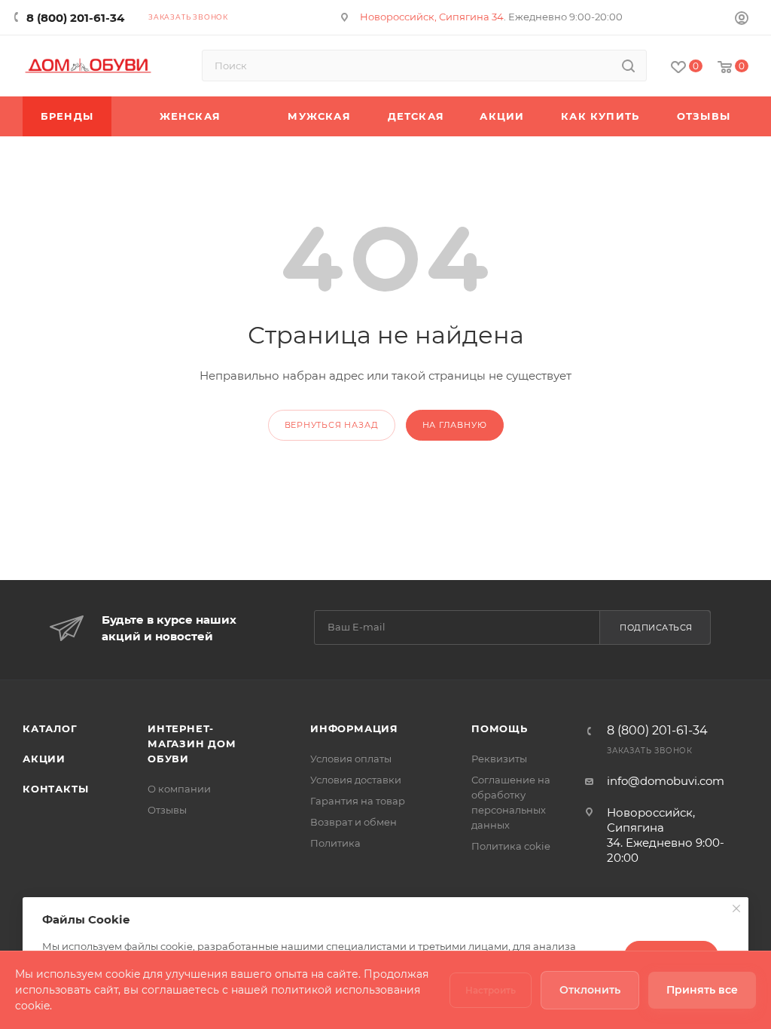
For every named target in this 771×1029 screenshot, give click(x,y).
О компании (179, 789)
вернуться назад (332, 425)
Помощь (499, 728)
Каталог (50, 728)
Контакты (55, 789)
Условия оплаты (351, 759)
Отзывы (167, 810)
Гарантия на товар (357, 801)
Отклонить (589, 990)
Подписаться (656, 627)
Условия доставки (355, 780)
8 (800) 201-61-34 (75, 18)
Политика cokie (510, 846)
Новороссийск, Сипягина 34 (432, 17)
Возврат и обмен (353, 822)
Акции (44, 759)
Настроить (490, 990)
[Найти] (628, 65)
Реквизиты (499, 759)
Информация (354, 728)
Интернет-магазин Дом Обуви (192, 743)
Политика (335, 843)
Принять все (702, 990)
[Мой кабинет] (741, 20)
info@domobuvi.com (665, 781)
